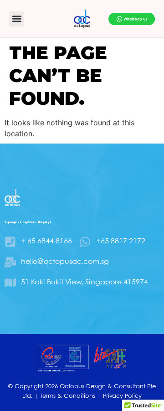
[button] (16, 18)
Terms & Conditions (67, 396)
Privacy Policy (122, 396)
